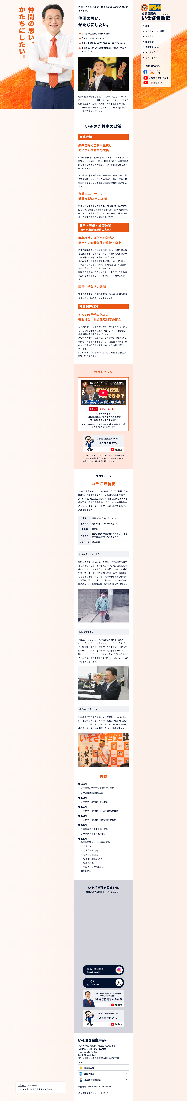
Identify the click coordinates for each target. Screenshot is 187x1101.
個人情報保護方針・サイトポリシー (94, 1093)
